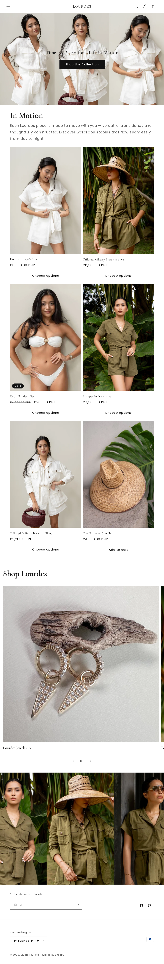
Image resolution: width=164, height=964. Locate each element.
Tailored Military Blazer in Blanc (31, 533)
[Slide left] (73, 761)
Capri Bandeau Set (22, 396)
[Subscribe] (77, 905)
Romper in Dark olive (97, 396)
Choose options (45, 275)
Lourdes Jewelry (15, 748)
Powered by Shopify (52, 954)
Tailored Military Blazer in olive (103, 259)
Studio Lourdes (30, 954)
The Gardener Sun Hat (98, 533)
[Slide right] (90, 761)
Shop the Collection (82, 64)
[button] (8, 6)
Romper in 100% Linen (24, 259)
